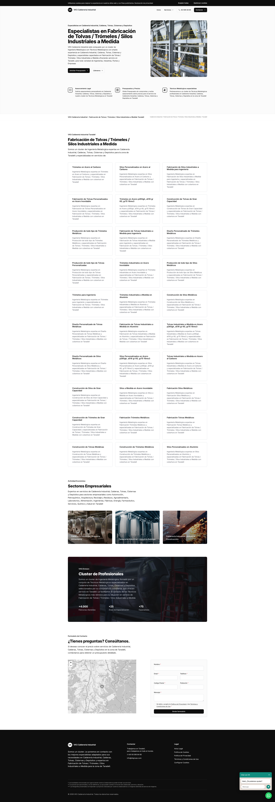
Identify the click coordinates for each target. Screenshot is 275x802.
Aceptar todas (183, 3)
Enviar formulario (178, 711)
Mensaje (157, 692)
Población (184, 683)
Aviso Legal (178, 749)
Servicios (167, 10)
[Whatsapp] (268, 795)
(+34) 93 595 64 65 (134, 754)
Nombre (157, 664)
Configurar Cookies (181, 763)
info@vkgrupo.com (134, 758)
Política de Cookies (181, 752)
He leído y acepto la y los (177, 705)
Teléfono (183, 674)
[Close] (269, 774)
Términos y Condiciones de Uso (186, 759)
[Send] (268, 787)
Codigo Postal (159, 683)
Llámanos (96, 70)
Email (156, 674)
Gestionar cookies (200, 3)
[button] (102, 686)
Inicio (159, 10)
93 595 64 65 (186, 10)
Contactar (199, 10)
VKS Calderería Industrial (84, 10)
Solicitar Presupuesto (78, 70)
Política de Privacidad (178, 704)
